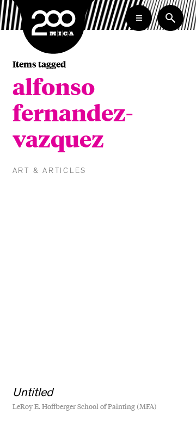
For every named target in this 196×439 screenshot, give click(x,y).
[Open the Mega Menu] (139, 18)
